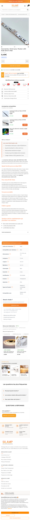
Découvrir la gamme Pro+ (8, 331)
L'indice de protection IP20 (9, 225)
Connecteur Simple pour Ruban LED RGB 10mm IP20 (18, 120)
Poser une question (10, 415)
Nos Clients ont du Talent (6, 470)
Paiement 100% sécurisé (9, 89)
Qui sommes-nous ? (5, 455)
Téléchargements (6, 232)
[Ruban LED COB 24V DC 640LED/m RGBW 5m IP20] (5, 131)
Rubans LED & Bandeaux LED (11, 14)
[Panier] (28, 6)
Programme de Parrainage (6, 475)
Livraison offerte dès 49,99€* (10, 91)
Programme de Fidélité (6, 472)
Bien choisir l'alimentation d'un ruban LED (13, 223)
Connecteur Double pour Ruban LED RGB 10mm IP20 (18, 112)
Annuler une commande (6, 488)
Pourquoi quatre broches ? (12, 390)
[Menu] (2, 5)
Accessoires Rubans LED (22, 14)
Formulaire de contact (6, 483)
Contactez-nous (15, 305)
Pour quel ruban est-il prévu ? (12, 399)
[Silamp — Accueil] (7, 443)
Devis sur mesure (5, 481)
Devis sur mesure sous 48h (10, 96)
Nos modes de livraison (6, 459)
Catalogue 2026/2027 (6, 457)
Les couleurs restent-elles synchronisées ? (15, 395)
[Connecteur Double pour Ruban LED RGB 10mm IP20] (5, 114)
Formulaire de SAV (5, 486)
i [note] (14, 246)
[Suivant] (28, 46)
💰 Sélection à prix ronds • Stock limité (15, 1)
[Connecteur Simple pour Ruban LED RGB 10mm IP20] (5, 123)
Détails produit (6, 139)
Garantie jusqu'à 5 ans (9, 93)
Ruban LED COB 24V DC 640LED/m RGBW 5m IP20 (18, 129)
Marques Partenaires (5, 461)
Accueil (3, 14)
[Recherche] (27, 9)
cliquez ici (10, 508)
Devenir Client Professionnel (7, 468)
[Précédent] (1, 46)
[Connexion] (25, 5)
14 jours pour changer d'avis (10, 98)
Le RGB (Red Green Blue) (8, 227)
